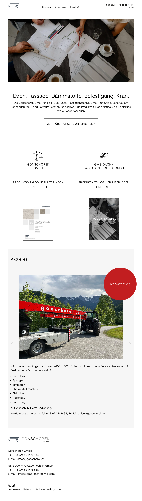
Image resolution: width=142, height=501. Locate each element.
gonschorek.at (80, 392)
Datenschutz (30, 489)
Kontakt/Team (76, 7)
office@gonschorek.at (30, 459)
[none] (38, 219)
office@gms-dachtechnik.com (36, 474)
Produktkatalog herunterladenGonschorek (38, 185)
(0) (21, 455)
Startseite (46, 7)
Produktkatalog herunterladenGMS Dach (104, 185)
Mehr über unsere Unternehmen (71, 124)
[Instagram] (10, 485)
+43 (16, 455)
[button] (13, 5)
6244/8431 (31, 455)
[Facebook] (13, 485)
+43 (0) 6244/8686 (26, 469)
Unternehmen (60, 7)
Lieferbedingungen (50, 489)
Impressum (15, 489)
